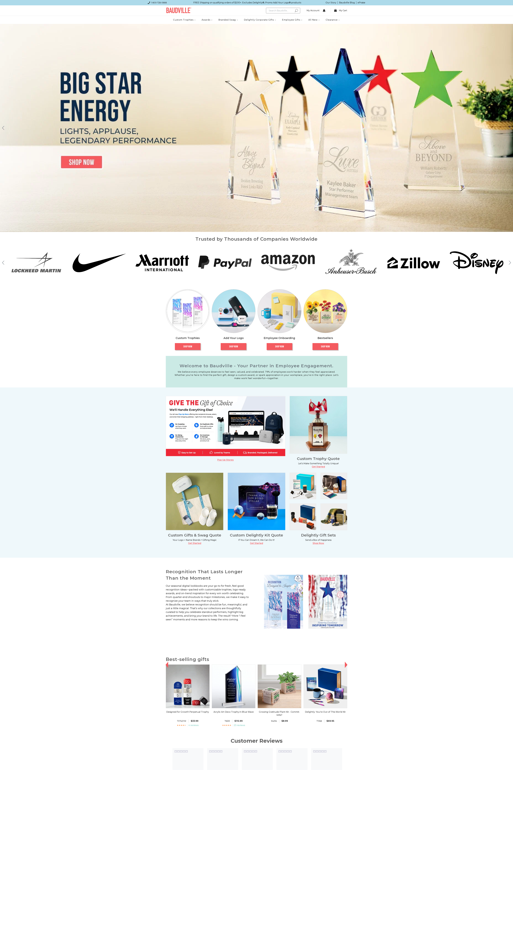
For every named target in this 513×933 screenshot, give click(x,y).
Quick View (187, 705)
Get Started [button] (318, 466)
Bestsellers (325, 338)
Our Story (331, 2)
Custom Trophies (188, 338)
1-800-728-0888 (159, 2)
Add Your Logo (234, 338)
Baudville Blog (347, 2)
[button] (3, 128)
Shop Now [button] (318, 543)
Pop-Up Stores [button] (225, 460)
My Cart (343, 10)
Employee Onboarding (279, 338)
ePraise (361, 2)
